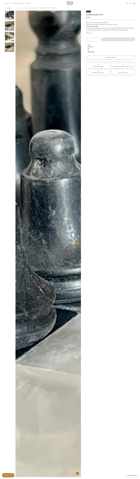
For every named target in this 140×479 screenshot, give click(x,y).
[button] (127, 3)
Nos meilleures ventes (18, 3)
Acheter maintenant (110, 57)
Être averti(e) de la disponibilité (89, 48)
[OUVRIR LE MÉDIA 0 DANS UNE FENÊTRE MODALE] (77, 473)
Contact (28, 3)
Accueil (17, 8)
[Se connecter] (131, 3)
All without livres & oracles (29, 8)
